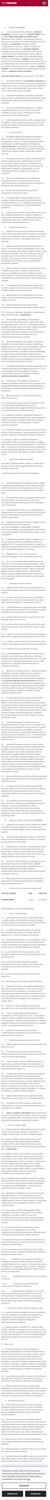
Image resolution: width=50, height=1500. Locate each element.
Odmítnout (12, 1493)
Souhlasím (36, 1493)
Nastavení (24, 1485)
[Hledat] (30, 3)
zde (28, 1479)
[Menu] (44, 3)
